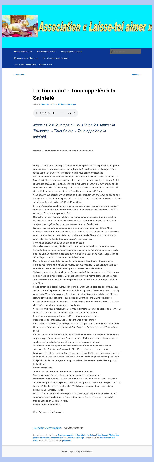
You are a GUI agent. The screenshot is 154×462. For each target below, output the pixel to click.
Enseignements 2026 (23, 51)
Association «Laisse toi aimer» (47, 428)
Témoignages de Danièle (71, 51)
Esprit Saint (81, 435)
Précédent (18, 74)
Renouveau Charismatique (51, 437)
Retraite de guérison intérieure (56, 58)
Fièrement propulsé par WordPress (77, 451)
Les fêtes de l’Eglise (106, 435)
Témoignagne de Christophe (26, 58)
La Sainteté (92, 435)
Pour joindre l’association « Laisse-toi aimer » (34, 64)
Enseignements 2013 (67, 435)
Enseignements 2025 (46, 51)
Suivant (136, 74)
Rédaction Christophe (67, 104)
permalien (66, 440)
